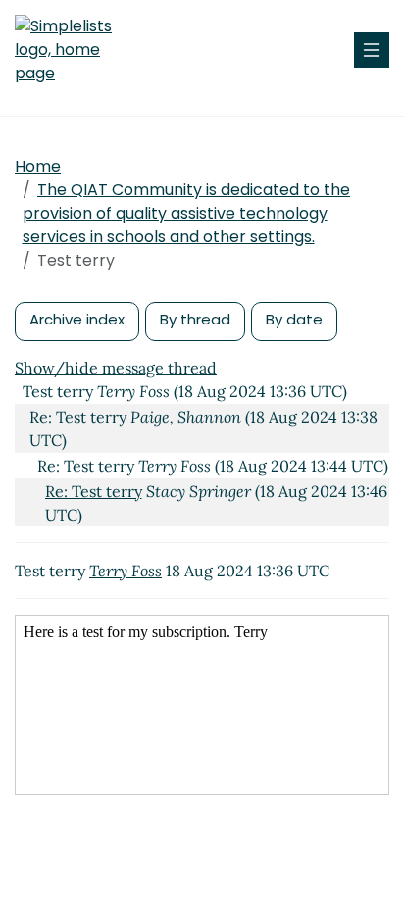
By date (294, 319)
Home (38, 166)
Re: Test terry (77, 416)
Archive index (77, 319)
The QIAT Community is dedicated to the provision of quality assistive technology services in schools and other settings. (187, 213)
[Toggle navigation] (371, 50)
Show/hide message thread (116, 367)
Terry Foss (125, 570)
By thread (195, 319)
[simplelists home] (73, 50)
